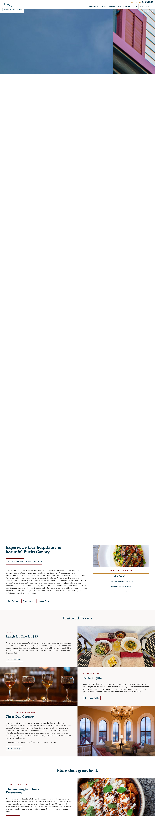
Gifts (135, 6)
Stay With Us (13, 601)
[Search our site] (143, 2)
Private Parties (124, 6)
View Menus (28, 601)
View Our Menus (121, 576)
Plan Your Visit (135, 2)
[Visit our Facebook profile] (146, 2)
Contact (150, 6)
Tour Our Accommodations (121, 581)
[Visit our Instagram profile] (149, 2)
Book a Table (43, 601)
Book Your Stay (14, 748)
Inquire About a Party (121, 591)
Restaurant (94, 6)
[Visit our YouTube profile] (152, 2)
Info (142, 6)
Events (112, 6)
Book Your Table (14, 659)
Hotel (104, 6)
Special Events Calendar (121, 586)
